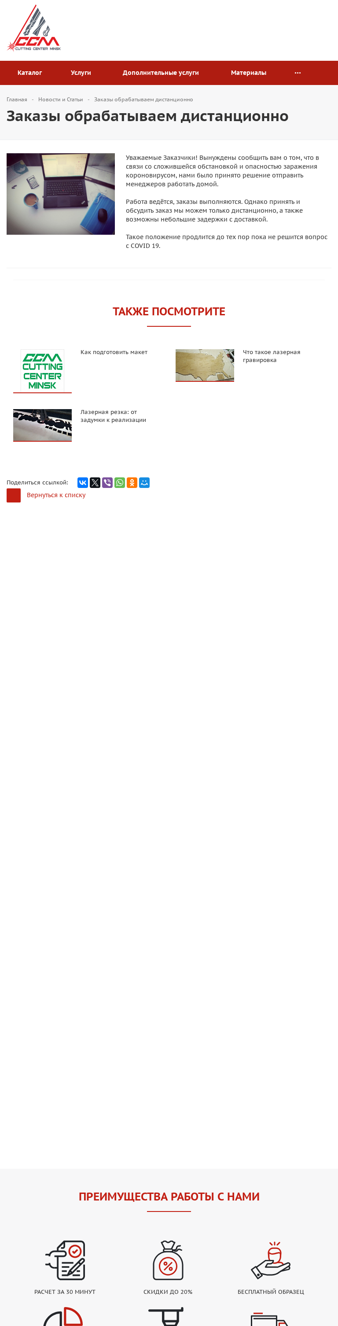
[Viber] (107, 482)
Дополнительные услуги (162, 73)
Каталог (31, 73)
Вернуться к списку (56, 495)
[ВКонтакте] (82, 482)
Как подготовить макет (114, 352)
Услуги (83, 73)
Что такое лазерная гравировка (272, 356)
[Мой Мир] (144, 482)
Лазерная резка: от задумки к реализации (113, 416)
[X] (95, 482)
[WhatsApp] (119, 482)
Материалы (250, 73)
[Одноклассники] (132, 482)
